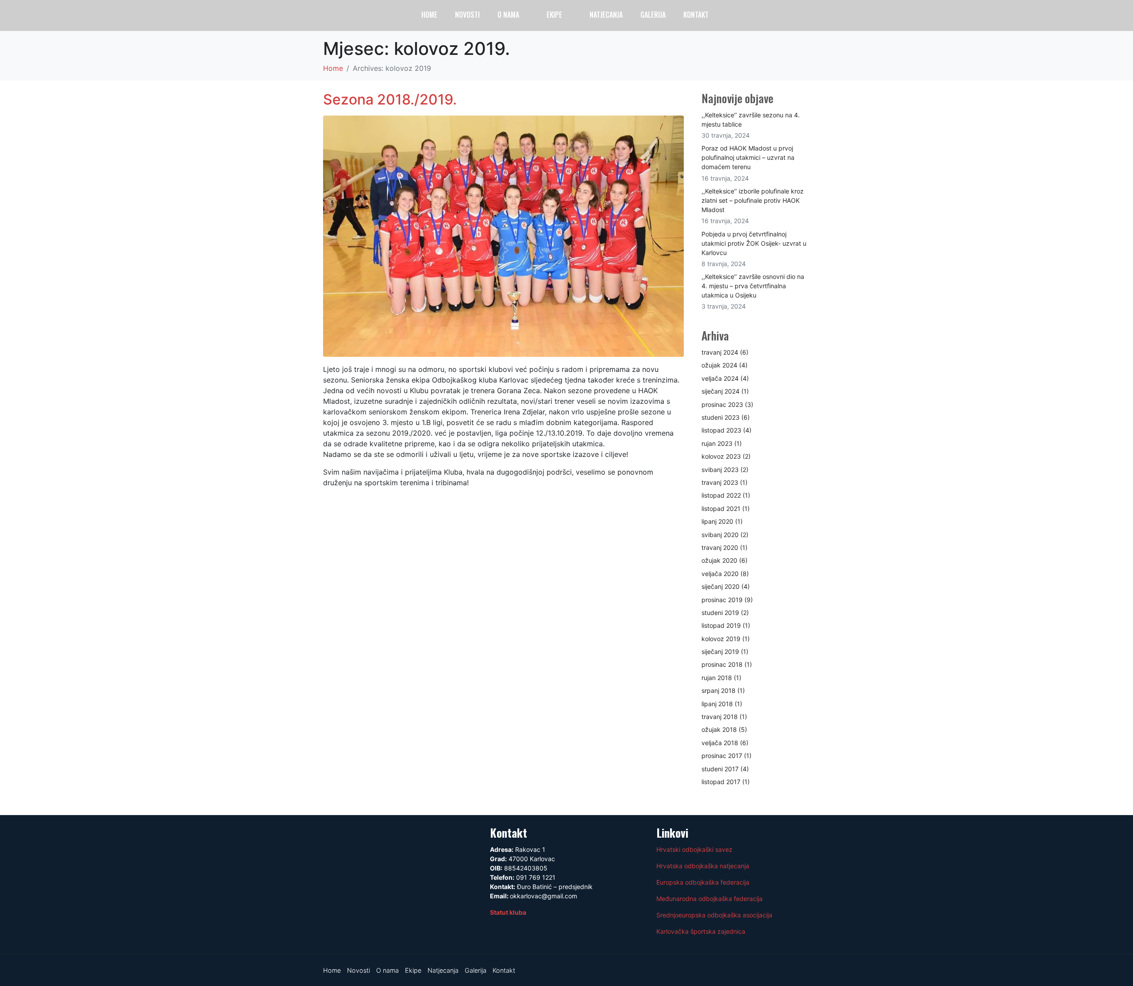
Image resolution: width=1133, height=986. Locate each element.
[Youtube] (1093, 19)
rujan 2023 (716, 443)
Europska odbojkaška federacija (702, 882)
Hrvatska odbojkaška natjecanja (702, 866)
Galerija (653, 14)
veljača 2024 (720, 378)
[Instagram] (1076, 19)
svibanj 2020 (720, 534)
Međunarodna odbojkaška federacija (709, 898)
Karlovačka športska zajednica (700, 931)
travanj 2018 (719, 716)
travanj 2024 (719, 352)
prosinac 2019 (722, 599)
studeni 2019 (720, 612)
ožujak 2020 (719, 560)
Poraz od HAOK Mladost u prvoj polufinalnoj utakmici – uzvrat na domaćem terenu (747, 157)
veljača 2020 (720, 573)
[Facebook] (1059, 19)
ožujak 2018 (719, 729)
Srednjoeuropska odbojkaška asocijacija (714, 915)
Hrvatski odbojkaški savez (694, 849)
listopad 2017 (720, 781)
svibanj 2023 (720, 469)
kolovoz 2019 (720, 638)
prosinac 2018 (722, 664)
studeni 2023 (720, 417)
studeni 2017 (720, 769)
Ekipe (554, 14)
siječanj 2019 (720, 651)
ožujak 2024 (719, 365)
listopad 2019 (721, 625)
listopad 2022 (721, 495)
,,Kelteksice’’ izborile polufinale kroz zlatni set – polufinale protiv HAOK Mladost (752, 200)
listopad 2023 (721, 430)
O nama (508, 14)
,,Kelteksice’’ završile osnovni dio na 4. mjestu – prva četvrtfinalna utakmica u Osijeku (752, 286)
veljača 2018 (719, 742)
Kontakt (696, 14)
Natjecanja (606, 14)
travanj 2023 (719, 482)
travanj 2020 (719, 547)
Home (429, 14)
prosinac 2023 (722, 404)
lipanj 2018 (717, 704)
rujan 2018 (716, 677)
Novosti (467, 14)
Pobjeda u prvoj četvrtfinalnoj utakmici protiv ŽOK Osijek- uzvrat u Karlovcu (753, 243)
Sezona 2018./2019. (390, 99)
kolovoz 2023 (721, 456)
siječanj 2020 (720, 586)
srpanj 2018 (718, 690)
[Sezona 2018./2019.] (503, 235)
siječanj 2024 (720, 391)
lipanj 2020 (717, 521)
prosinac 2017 (721, 755)
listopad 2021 (720, 508)
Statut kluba (508, 912)
